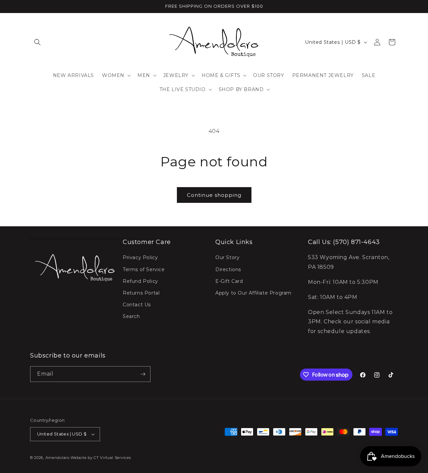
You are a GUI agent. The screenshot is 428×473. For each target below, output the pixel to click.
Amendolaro (57, 457)
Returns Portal (141, 293)
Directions (228, 269)
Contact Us (137, 305)
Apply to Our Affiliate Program (253, 293)
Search (131, 316)
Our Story (227, 257)
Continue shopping (214, 195)
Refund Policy (140, 281)
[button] (37, 42)
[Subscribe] (142, 374)
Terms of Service (144, 269)
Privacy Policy (140, 257)
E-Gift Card (229, 281)
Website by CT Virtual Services (101, 457)
